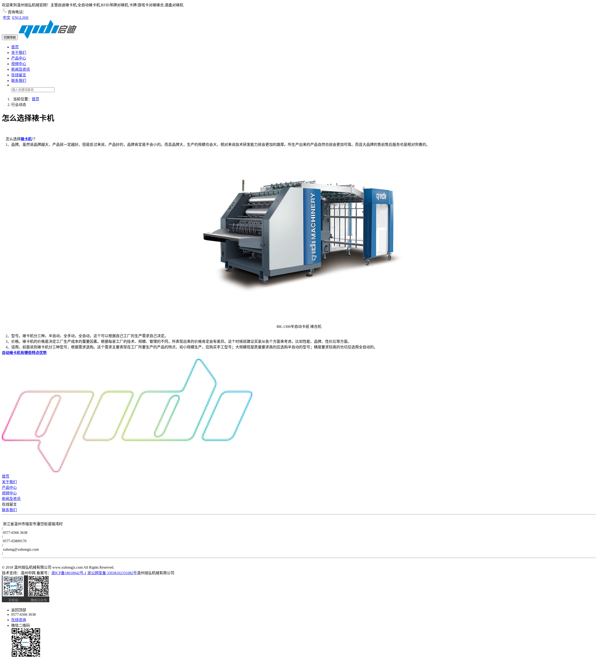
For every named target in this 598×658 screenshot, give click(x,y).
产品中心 (18, 58)
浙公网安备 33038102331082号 (112, 573)
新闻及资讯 (20, 69)
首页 (15, 47)
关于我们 (18, 53)
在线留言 (18, 75)
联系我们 (18, 81)
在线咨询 (18, 620)
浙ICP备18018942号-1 (68, 573)
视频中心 (18, 64)
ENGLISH (20, 18)
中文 (6, 18)
